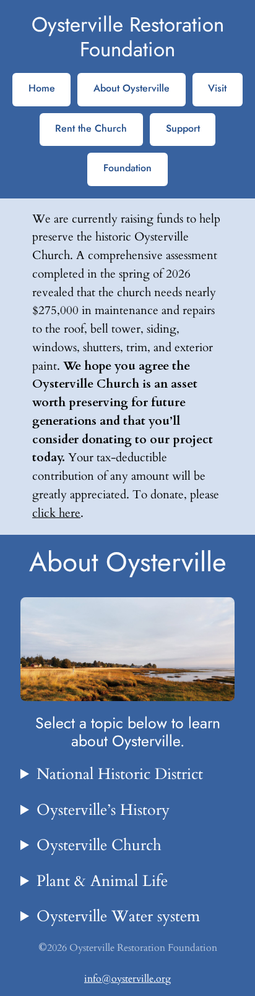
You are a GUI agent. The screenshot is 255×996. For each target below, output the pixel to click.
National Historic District (120, 774)
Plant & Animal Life (102, 881)
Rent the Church (91, 128)
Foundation (127, 168)
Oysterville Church (99, 845)
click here (56, 513)
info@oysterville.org (127, 978)
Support (183, 128)
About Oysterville (131, 88)
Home (41, 88)
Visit (217, 88)
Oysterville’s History (103, 809)
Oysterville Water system (118, 916)
